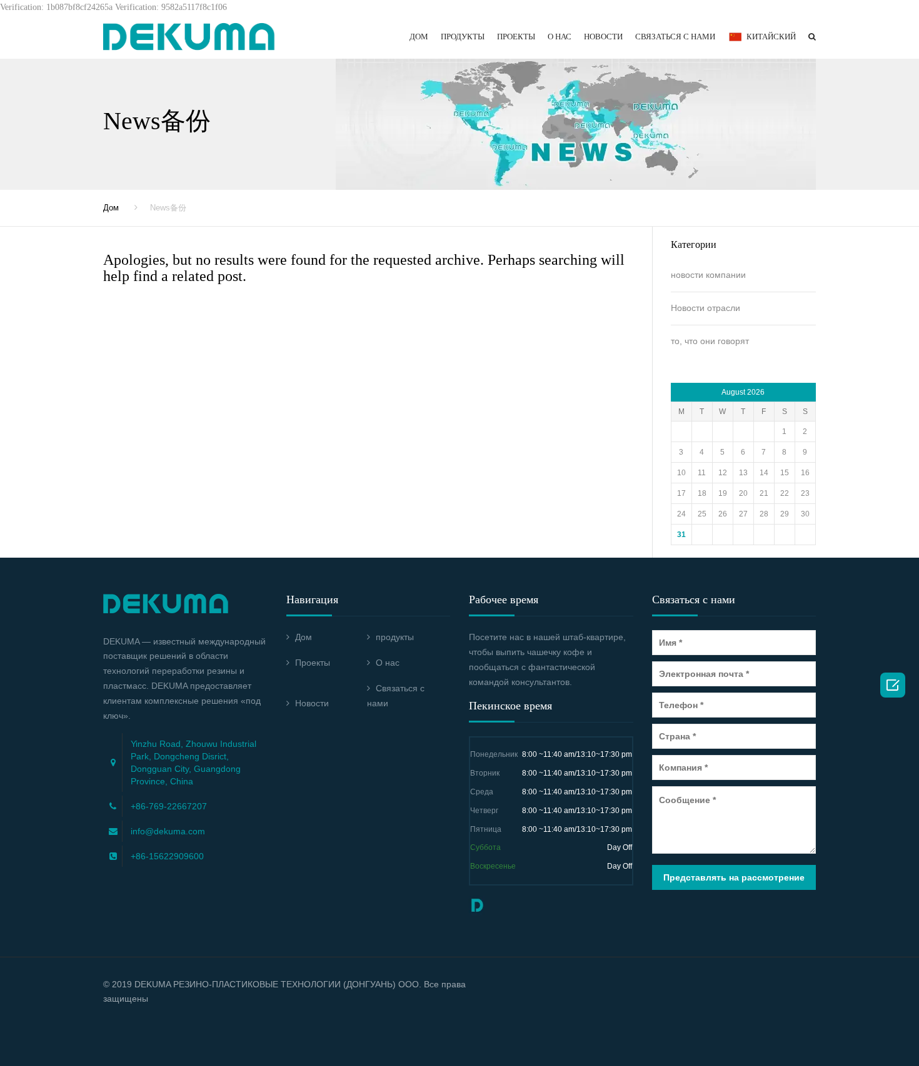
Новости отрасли (705, 308)
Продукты (463, 36)
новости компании (708, 275)
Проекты (516, 36)
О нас (559, 36)
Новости (603, 36)
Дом (418, 36)
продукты (395, 637)
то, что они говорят (710, 341)
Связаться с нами (675, 36)
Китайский (771, 36)
